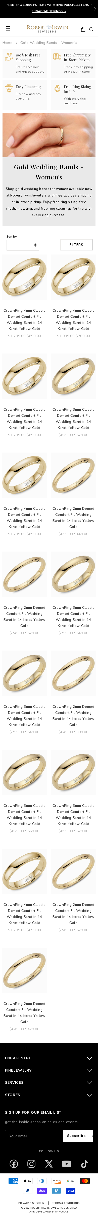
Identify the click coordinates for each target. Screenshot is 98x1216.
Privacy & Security (31, 1203)
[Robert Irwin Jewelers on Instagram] (31, 1164)
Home (8, 42)
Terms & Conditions (66, 1203)
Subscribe (76, 1135)
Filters (76, 244)
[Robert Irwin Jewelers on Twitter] (49, 1164)
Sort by (12, 236)
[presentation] (95, 9)
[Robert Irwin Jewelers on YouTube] (67, 1164)
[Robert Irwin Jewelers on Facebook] (14, 1164)
